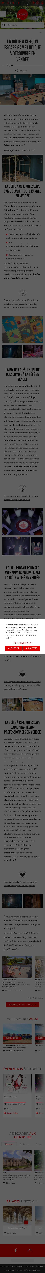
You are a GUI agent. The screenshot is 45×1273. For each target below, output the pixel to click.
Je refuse (14, 648)
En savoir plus (24, 643)
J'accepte (32, 648)
